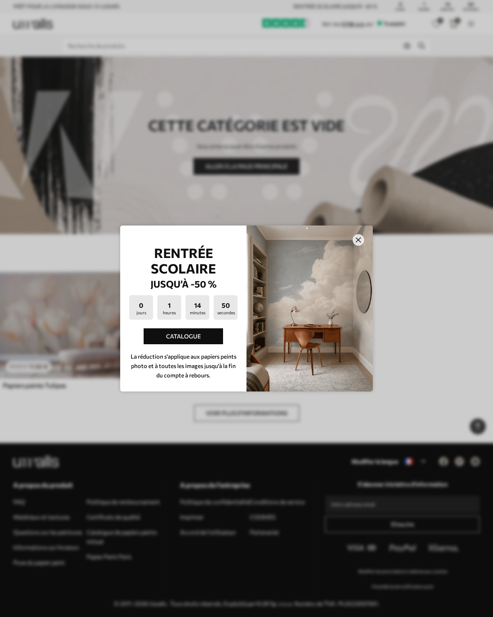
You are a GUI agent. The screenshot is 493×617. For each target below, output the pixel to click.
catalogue (183, 336)
